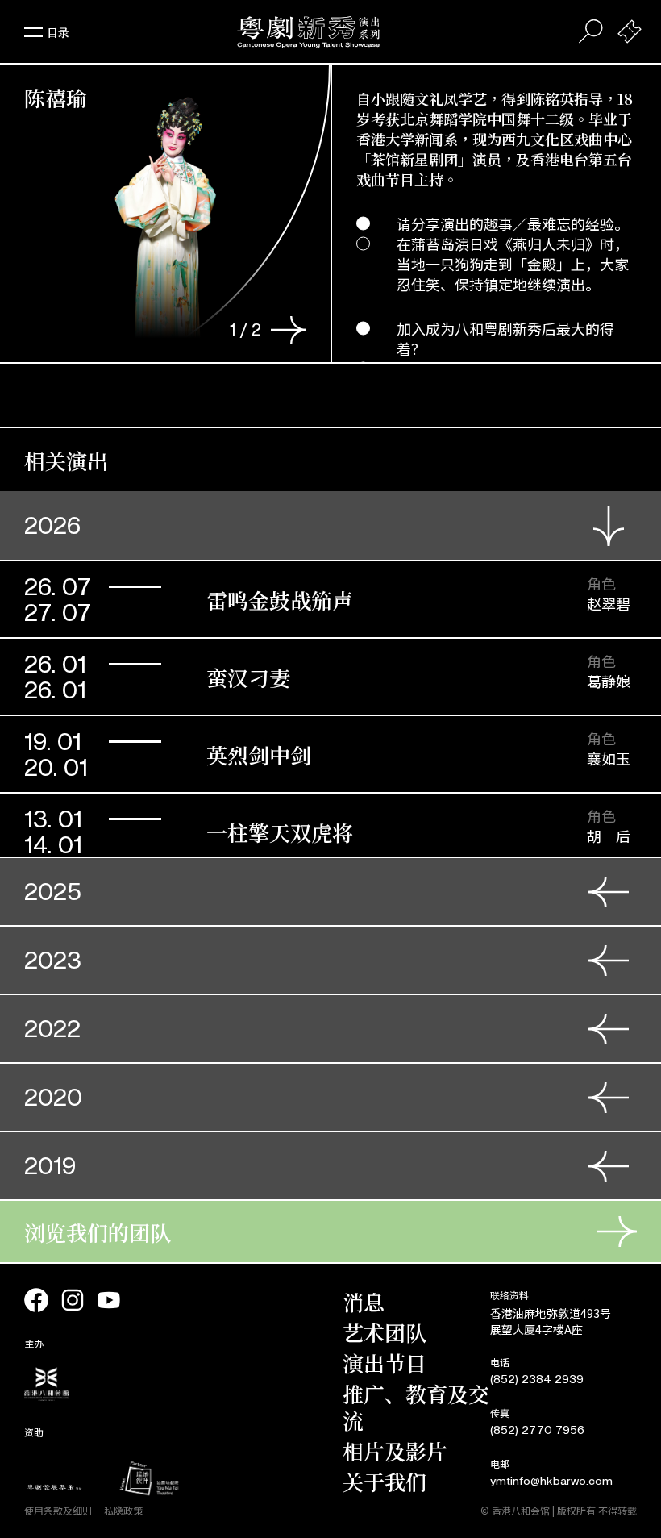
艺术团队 (384, 1332)
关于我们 (384, 1481)
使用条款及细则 (58, 1510)
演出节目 (384, 1362)
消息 (364, 1301)
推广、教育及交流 (416, 1406)
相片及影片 (395, 1450)
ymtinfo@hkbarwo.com (551, 1481)
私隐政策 (123, 1510)
